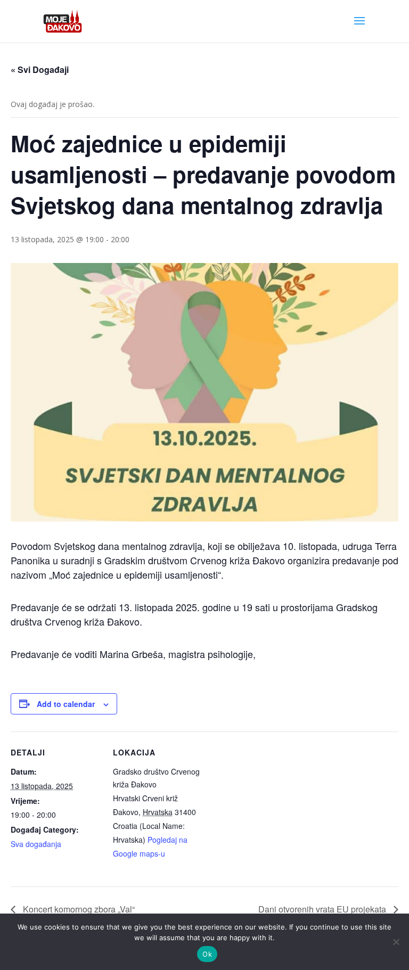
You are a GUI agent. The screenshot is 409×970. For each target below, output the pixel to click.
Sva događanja (36, 844)
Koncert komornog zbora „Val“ (78, 909)
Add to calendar (66, 703)
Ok (207, 954)
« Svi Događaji (40, 69)
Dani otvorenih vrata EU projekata (323, 909)
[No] (395, 941)
